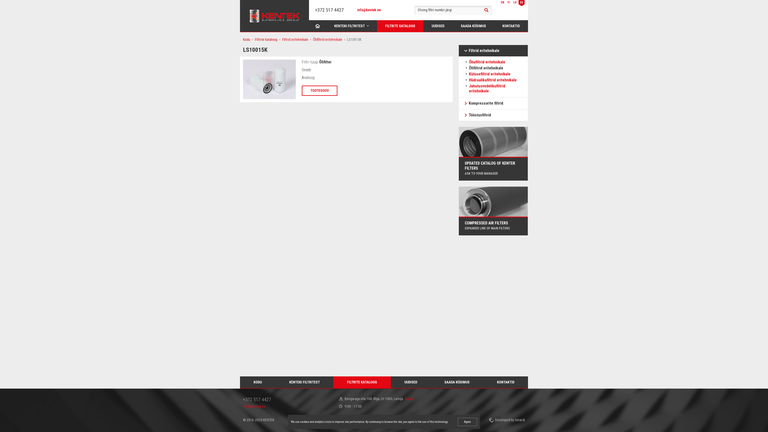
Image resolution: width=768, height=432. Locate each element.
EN (502, 2)
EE (521, 2)
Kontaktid (511, 26)
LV (515, 2)
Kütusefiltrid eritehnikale (489, 74)
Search (486, 10)
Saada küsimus (473, 26)
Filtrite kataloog (400, 26)
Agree (467, 422)
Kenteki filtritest (349, 26)
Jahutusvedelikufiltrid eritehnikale (487, 88)
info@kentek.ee (369, 10)
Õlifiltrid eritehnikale (327, 39)
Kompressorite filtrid (486, 103)
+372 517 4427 (329, 10)
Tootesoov (319, 90)
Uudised (438, 26)
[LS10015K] (269, 79)
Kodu (317, 26)
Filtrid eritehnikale (295, 39)
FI (509, 2)
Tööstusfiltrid (480, 115)
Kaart (409, 399)
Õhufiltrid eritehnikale (487, 62)
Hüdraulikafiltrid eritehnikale (493, 80)
